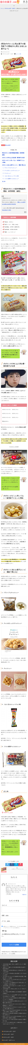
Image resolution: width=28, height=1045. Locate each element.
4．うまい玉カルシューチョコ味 (11, 176)
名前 (5, 915)
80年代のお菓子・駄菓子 (8, 1037)
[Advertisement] (14, 27)
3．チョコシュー (7, 173)
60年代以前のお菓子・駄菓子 (9, 1031)
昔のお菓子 (8, 145)
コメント (4, 905)
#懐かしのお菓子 (21, 202)
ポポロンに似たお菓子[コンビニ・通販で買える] (14, 165)
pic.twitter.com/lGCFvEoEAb (9, 204)
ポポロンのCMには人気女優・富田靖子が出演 (13, 157)
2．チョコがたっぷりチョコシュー (11, 170)
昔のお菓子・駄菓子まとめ (9, 1040)
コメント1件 (18, 53)
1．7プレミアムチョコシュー (10, 167)
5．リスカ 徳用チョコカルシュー (11, 178)
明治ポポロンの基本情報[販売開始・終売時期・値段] (13, 153)
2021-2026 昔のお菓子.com (13, 1043)
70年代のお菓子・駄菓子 (8, 53)
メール (6, 921)
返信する (24, 894)
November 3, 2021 (6, 210)
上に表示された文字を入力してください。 (13, 935)
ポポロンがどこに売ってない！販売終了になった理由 (13, 161)
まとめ (3, 181)
